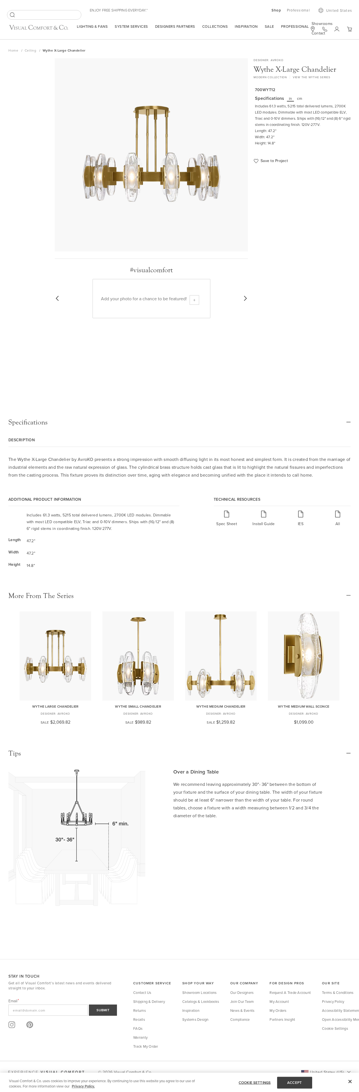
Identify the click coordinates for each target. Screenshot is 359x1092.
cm (299, 98)
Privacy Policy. (83, 1086)
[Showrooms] (312, 28)
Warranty (140, 1037)
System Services (131, 26)
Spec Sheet (226, 523)
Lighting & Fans (92, 26)
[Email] (62, 1010)
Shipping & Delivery (149, 1001)
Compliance (240, 1019)
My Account (279, 1001)
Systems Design (195, 1019)
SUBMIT (102, 1010)
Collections (215, 26)
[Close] (350, 1081)
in (290, 98)
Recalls (139, 1019)
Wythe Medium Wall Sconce (303, 706)
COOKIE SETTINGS (255, 1082)
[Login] (337, 29)
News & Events (242, 1010)
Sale (269, 26)
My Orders (278, 1010)
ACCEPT (294, 1082)
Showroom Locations (199, 992)
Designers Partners (175, 26)
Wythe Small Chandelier (138, 706)
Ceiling (31, 50)
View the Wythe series (311, 77)
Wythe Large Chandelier (55, 706)
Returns (139, 1010)
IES (300, 523)
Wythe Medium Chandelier (221, 706)
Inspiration (246, 26)
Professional (295, 26)
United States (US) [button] (327, 1072)
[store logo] (38, 29)
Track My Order (145, 1046)
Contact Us (142, 992)
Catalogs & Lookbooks (200, 1001)
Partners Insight (282, 1019)
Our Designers (242, 992)
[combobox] (44, 15)
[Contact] (324, 29)
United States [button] (339, 10)
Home (13, 50)
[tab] (179, 422)
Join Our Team (242, 1001)
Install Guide (263, 523)
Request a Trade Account (290, 992)
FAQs (137, 1028)
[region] (179, 1082)
